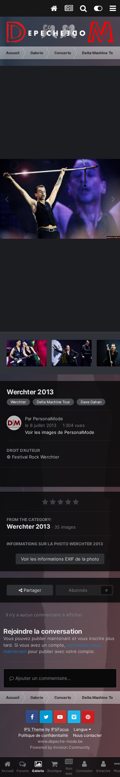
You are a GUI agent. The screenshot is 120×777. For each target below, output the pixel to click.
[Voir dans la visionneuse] (60, 199)
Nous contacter (87, 735)
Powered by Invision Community (60, 747)
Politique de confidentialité (43, 735)
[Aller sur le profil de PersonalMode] (14, 423)
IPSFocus (60, 729)
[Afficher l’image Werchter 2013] (27, 353)
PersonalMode (48, 418)
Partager (31, 590)
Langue (81, 729)
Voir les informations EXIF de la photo (60, 559)
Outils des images (86, 320)
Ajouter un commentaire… (42, 678)
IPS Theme (34, 729)
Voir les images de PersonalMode (59, 432)
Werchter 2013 (28, 526)
